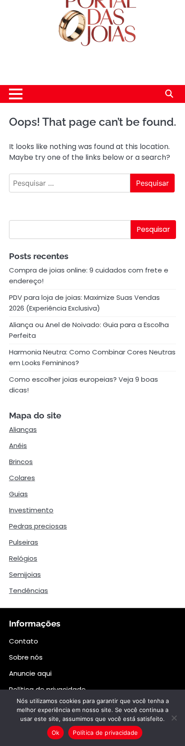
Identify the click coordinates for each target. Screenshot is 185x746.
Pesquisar (153, 229)
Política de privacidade (105, 732)
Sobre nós (26, 657)
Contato (23, 641)
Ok (56, 732)
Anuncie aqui (30, 673)
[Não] (173, 717)
